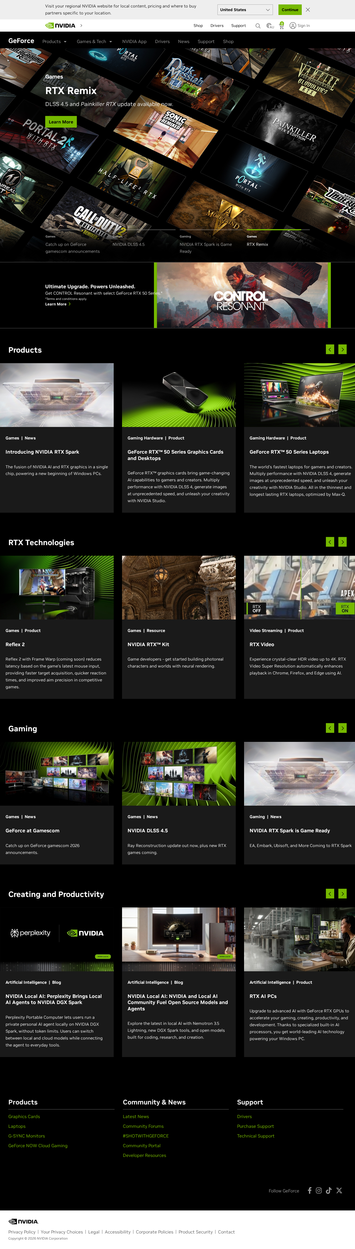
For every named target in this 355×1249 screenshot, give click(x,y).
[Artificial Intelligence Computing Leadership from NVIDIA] (60, 25)
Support (206, 41)
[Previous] (330, 349)
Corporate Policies (154, 1232)
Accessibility (118, 1232)
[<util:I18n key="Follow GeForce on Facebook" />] (310, 1190)
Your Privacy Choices (62, 1232)
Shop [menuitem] (198, 25)
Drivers (162, 41)
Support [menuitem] (238, 25)
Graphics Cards (24, 1116)
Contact (226, 1232)
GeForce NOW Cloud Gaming (38, 1145)
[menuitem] (94, 25)
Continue (290, 9)
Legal (94, 1232)
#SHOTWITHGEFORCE (146, 1136)
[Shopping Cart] (281, 27)
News (183, 41)
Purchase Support (255, 1126)
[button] (269, 27)
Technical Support (256, 1136)
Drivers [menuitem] (217, 25)
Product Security (196, 1232)
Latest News (136, 1116)
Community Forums (143, 1126)
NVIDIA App (134, 41)
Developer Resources (144, 1155)
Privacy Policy (22, 1232)
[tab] (76, 242)
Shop (228, 41)
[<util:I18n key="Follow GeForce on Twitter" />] (339, 1190)
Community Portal (142, 1145)
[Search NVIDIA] (258, 24)
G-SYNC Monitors (26, 1136)
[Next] (342, 349)
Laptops (17, 1126)
